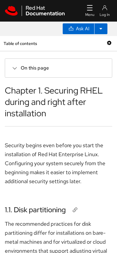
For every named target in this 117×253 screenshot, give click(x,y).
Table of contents (20, 43)
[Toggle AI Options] (100, 28)
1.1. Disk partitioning (35, 209)
